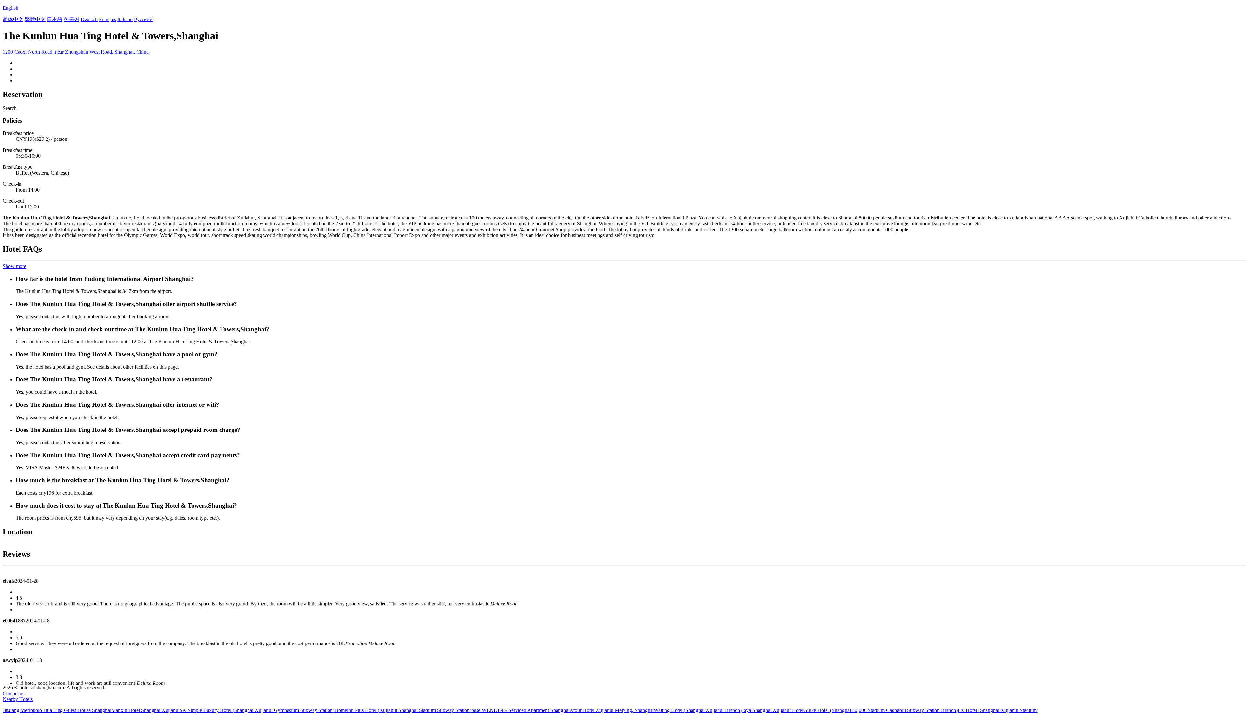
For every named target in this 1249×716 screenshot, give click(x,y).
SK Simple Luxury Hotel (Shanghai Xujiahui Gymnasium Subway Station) (257, 710)
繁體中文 (35, 19)
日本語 (54, 19)
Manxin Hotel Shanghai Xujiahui (145, 710)
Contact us (13, 693)
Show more (14, 266)
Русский (143, 19)
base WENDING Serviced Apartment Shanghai (520, 710)
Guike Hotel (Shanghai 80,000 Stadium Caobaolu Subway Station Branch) (880, 710)
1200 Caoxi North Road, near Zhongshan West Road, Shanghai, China (76, 52)
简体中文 (13, 19)
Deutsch (89, 19)
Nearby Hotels (18, 699)
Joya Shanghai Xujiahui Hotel (772, 710)
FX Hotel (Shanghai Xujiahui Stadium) (998, 710)
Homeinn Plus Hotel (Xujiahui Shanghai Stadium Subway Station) (402, 710)
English (10, 8)
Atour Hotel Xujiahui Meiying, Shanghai (612, 710)
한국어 (71, 19)
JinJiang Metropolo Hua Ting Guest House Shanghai (57, 710)
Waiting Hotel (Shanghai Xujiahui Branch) (698, 710)
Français (107, 19)
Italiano (125, 19)
